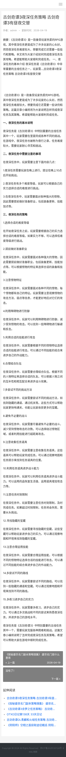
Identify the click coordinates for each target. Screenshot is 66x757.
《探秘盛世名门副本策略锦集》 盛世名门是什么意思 (32, 703)
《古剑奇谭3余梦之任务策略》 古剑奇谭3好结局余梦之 (32, 709)
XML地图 (33, 752)
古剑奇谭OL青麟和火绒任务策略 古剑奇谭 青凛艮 (32, 719)
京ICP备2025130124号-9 (52, 748)
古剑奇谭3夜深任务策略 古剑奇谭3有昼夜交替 (32, 698)
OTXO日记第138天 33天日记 (24, 714)
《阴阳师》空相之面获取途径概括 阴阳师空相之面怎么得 (32, 725)
